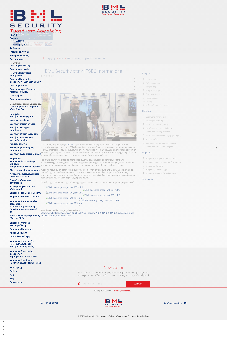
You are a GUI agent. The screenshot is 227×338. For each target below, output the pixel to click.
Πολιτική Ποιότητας (20, 65)
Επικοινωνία (16, 282)
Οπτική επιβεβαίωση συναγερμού (20, 181)
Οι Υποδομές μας (18, 44)
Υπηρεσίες (15, 158)
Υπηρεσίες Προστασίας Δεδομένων (21, 252)
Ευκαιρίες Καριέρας (19, 55)
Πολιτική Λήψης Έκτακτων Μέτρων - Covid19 (23, 90)
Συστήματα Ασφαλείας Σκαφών (25, 154)
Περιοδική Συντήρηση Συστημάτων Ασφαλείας (22, 245)
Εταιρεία (14, 38)
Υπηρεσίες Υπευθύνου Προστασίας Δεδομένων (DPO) (25, 261)
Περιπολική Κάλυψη (20, 236)
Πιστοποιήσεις (17, 59)
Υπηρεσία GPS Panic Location (24, 196)
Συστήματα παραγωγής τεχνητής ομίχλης (21, 139)
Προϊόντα (14, 114)
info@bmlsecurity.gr (173, 303)
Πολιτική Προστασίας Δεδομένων (20, 74)
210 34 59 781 (51, 303)
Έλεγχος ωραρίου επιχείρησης (25, 170)
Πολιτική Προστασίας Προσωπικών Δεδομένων (129, 316)
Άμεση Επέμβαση (18, 233)
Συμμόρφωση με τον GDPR (23, 256)
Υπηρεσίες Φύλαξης (20, 223)
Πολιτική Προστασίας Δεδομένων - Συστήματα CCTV (25, 80)
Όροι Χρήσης (16, 95)
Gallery (13, 271)
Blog (12, 278)
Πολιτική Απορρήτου (20, 99)
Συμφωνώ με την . (114, 291)
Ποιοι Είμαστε (17, 41)
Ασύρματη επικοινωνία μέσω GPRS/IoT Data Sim (24, 175)
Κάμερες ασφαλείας (20, 120)
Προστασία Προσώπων (21, 229)
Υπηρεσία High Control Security (25, 193)
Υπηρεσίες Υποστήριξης (22, 241)
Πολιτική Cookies (18, 85)
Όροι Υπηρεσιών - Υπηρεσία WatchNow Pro (24, 107)
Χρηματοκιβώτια (18, 144)
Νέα (12, 275)
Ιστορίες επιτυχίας (19, 52)
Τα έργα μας (16, 48)
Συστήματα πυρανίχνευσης (23, 124)
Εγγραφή (138, 283)
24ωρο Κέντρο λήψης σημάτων (25, 166)
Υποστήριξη (16, 267)
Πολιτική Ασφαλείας (20, 69)
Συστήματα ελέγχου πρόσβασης (20, 129)
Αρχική (13, 34)
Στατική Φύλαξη (18, 225)
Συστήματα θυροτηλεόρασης (24, 134)
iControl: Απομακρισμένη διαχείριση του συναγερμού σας (23, 209)
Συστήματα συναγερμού (21, 116)
